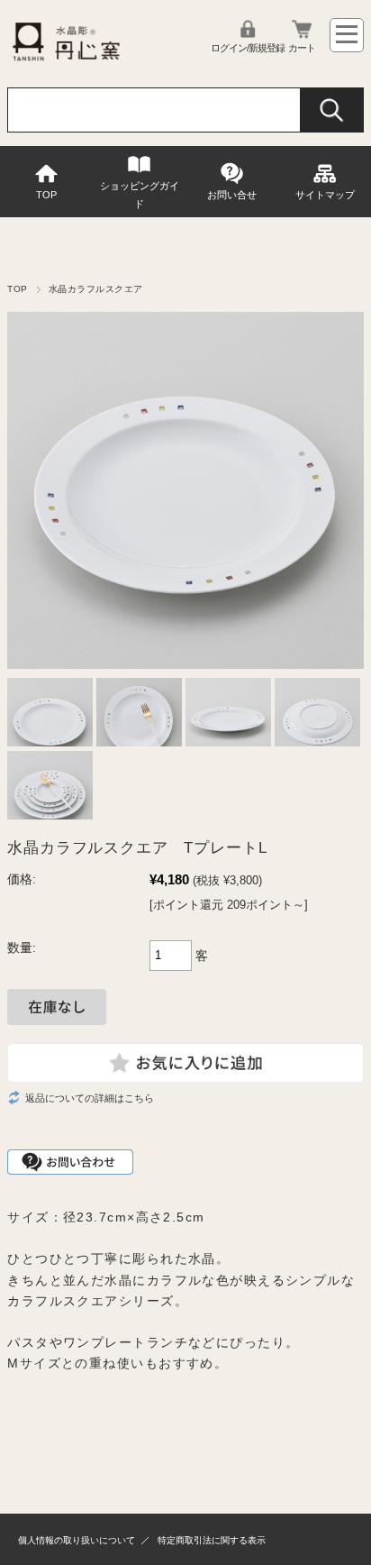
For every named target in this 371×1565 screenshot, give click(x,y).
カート (301, 47)
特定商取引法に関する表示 (212, 1540)
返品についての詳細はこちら (89, 1098)
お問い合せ (232, 194)
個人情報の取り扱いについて (76, 1540)
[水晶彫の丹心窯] (66, 60)
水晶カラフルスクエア (96, 289)
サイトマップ (325, 194)
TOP (46, 194)
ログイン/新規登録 (248, 47)
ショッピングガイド (139, 194)
